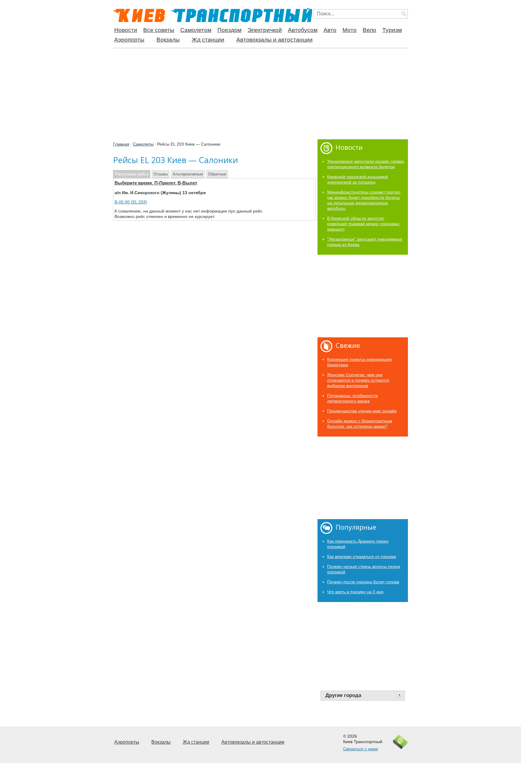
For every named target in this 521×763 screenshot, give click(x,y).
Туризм (392, 30)
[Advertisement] (260, 91)
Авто (330, 30)
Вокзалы (168, 39)
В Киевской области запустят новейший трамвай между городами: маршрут (363, 224)
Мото (350, 30)
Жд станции (208, 39)
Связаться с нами (360, 748)
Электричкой (265, 30)
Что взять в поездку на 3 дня (355, 591)
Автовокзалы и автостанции (274, 39)
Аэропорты (129, 39)
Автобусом (302, 30)
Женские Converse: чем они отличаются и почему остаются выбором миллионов (358, 380)
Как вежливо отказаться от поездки (361, 556)
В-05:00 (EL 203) (131, 202)
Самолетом (195, 30)
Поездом (229, 30)
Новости (125, 30)
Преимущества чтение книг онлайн (362, 410)
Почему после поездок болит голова (363, 581)
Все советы (158, 30)
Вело (369, 30)
